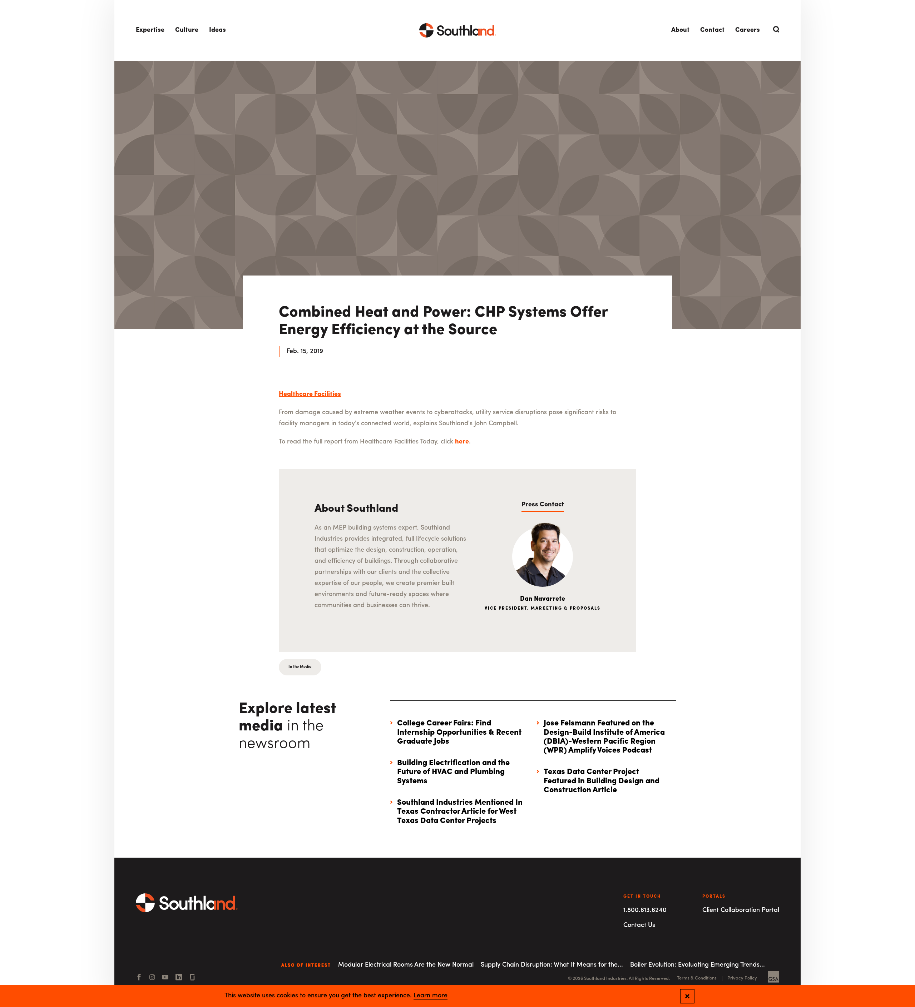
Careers (747, 30)
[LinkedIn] (178, 978)
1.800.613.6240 (645, 910)
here (462, 442)
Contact (712, 30)
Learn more (430, 996)
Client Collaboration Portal (740, 910)
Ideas (217, 30)
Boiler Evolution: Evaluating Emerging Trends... (697, 965)
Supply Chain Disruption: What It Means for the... (552, 965)
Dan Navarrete (542, 599)
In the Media (300, 667)
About (680, 30)
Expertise (150, 30)
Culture (186, 30)
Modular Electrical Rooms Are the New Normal (406, 965)
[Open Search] (775, 29)
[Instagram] (152, 978)
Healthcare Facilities (310, 394)
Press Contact (542, 505)
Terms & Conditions (697, 978)
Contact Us (639, 925)
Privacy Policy (742, 978)
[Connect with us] (192, 978)
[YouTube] (165, 978)
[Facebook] (139, 978)
